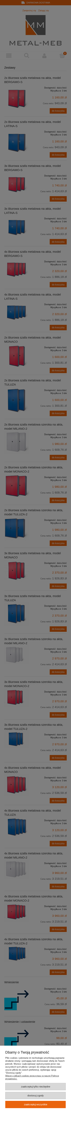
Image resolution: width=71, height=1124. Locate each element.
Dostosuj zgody (35, 1095)
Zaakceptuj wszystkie (35, 1104)
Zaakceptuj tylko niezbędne (35, 1086)
